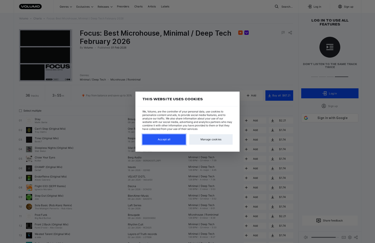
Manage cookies (211, 139)
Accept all (164, 139)
